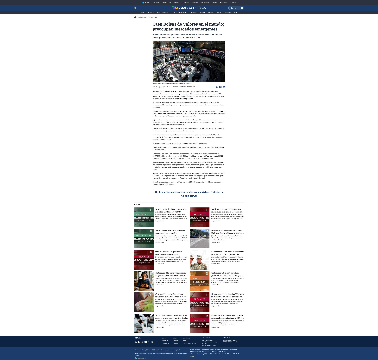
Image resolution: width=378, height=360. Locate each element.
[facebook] (149, 342)
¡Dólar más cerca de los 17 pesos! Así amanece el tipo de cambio (170, 231)
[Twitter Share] (220, 87)
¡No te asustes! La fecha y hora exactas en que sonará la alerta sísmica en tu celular (171, 274)
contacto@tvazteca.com (230, 340)
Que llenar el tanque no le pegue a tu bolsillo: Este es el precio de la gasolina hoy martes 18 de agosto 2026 (227, 210)
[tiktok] (142, 342)
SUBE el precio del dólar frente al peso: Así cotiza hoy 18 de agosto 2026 (171, 210)
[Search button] (242, 8)
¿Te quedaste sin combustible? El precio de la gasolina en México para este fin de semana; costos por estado (227, 295)
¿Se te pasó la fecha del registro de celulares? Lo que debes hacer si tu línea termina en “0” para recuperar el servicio (171, 295)
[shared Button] (224, 87)
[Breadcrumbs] (136, 17)
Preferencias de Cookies (207, 349)
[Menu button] (142, 8)
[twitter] (136, 342)
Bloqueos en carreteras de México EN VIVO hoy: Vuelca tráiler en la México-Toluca (227, 231)
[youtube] (145, 342)
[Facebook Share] (217, 87)
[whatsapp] (152, 342)
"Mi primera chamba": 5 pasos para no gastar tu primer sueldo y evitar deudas (171, 316)
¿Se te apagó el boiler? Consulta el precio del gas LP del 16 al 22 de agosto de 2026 (227, 274)
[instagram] (139, 342)
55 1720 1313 (226, 342)
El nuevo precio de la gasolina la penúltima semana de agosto (168, 252)
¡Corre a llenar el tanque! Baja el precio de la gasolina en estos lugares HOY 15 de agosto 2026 (227, 316)
